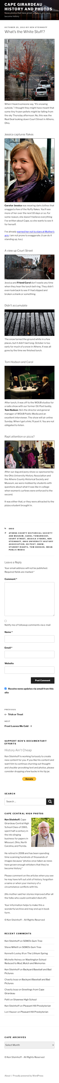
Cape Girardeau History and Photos (28, 6)
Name (9, 632)
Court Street (17, 539)
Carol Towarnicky (36, 536)
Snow (40, 544)
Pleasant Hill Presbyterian (37, 1005)
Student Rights (18, 547)
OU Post (31, 544)
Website (9, 663)
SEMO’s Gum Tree (32, 941)
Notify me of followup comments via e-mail (28, 625)
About (7, 1075)
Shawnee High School (25, 999)
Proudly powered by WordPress (28, 1075)
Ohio (12, 529)
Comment (11, 579)
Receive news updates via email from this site (29, 690)
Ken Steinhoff (39, 27)
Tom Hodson (37, 547)
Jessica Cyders (36, 539)
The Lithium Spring (37, 953)
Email (8, 647)
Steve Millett (11, 947)
